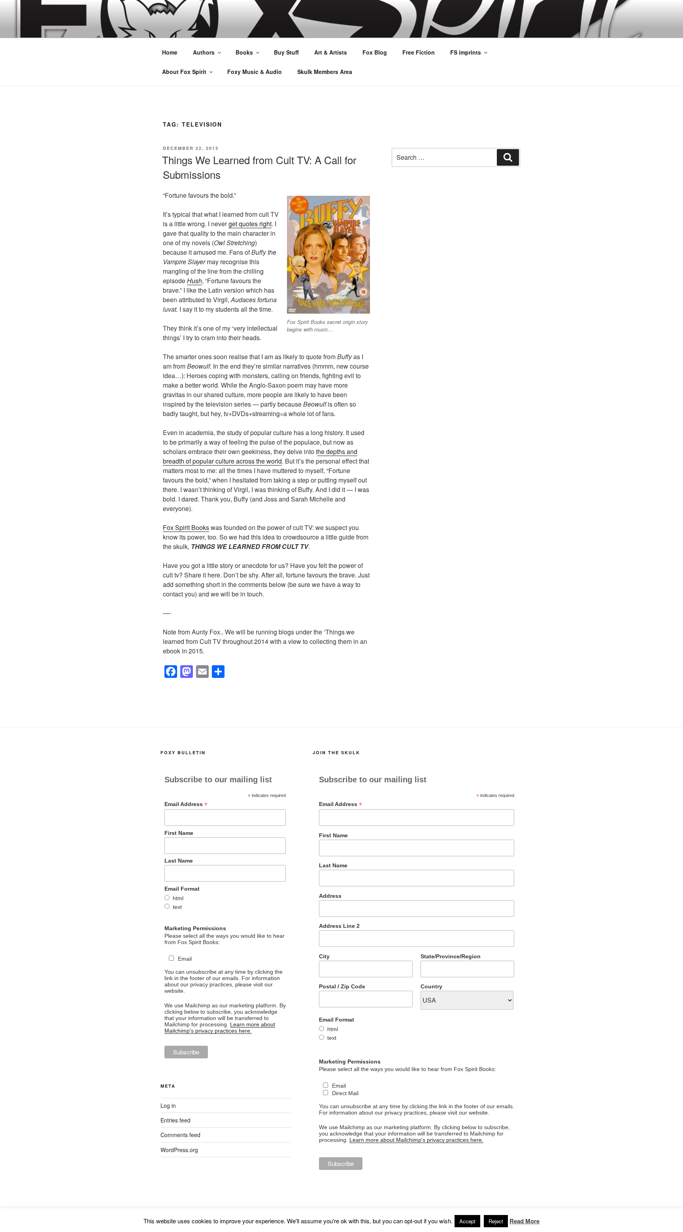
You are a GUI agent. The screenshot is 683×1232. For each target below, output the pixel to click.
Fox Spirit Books (186, 527)
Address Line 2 (339, 926)
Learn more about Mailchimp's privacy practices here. (219, 1027)
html (178, 898)
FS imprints (465, 52)
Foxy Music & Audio (254, 72)
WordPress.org (179, 1150)
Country (431, 986)
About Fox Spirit (184, 72)
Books (244, 52)
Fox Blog (374, 52)
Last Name (178, 860)
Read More (524, 1221)
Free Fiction (418, 52)
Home (169, 52)
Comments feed (180, 1135)
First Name (178, 833)
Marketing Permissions (195, 928)
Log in (168, 1105)
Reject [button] (496, 1221)
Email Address (186, 804)
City (324, 956)
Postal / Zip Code (342, 986)
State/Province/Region (451, 956)
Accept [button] (467, 1221)
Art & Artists (330, 52)
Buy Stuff (286, 52)
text (177, 907)
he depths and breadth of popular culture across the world (260, 456)
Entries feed (175, 1120)
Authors (204, 52)
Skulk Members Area (324, 72)
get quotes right (250, 223)
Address (330, 896)
